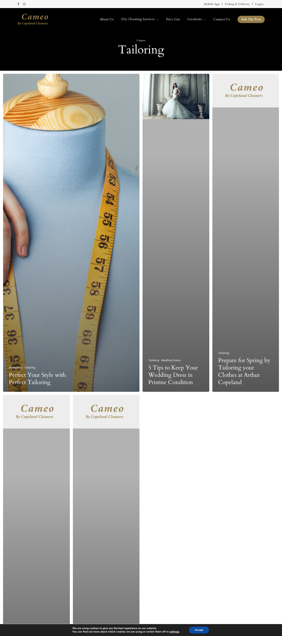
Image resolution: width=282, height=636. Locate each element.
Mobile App (211, 4)
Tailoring (29, 367)
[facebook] (18, 4)
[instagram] (24, 4)
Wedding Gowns (171, 360)
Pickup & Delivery (237, 4)
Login (259, 4)
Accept (199, 630)
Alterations (15, 367)
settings (174, 632)
